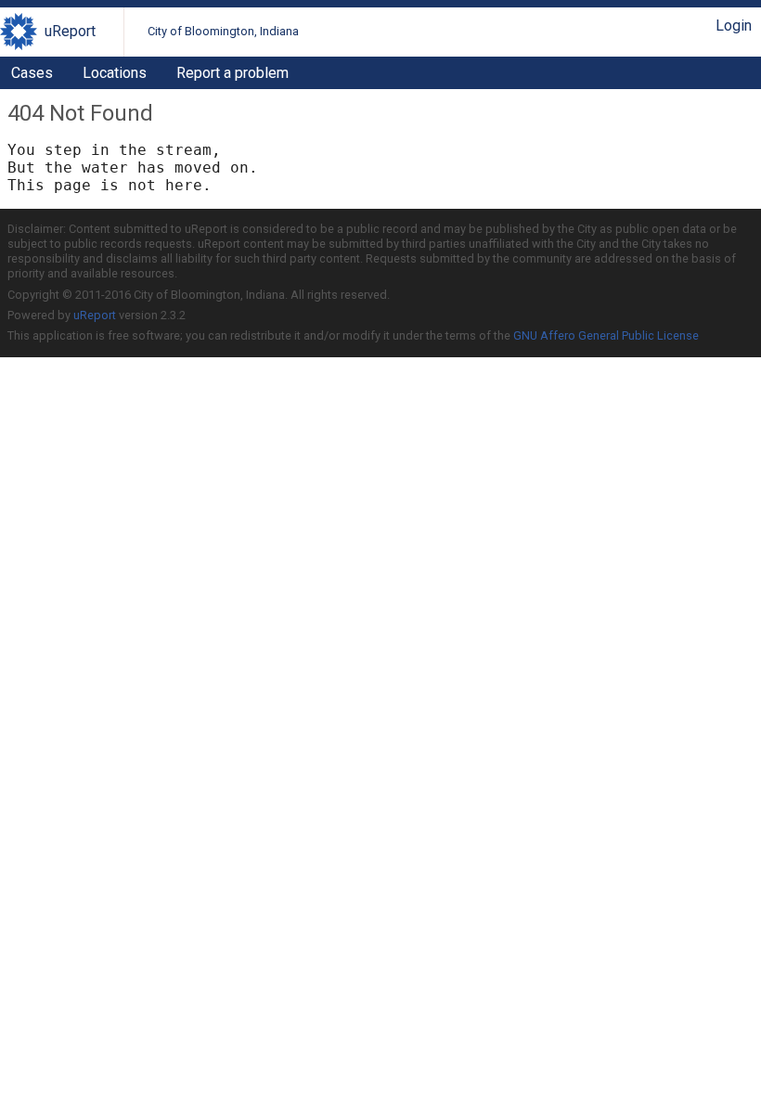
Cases (32, 73)
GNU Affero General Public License (606, 335)
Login (734, 25)
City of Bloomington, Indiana (223, 31)
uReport (70, 31)
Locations (115, 73)
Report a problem (232, 73)
